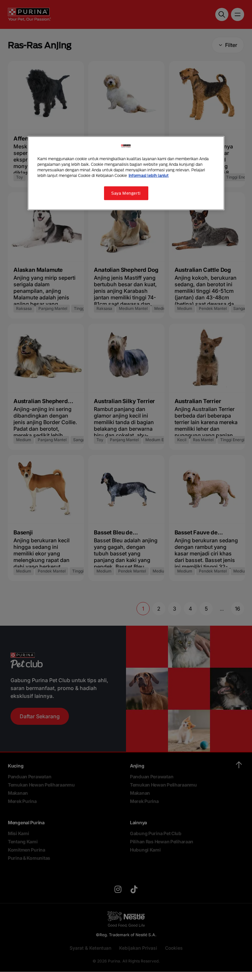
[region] (126, 173)
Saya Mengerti (125, 193)
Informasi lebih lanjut (149, 175)
